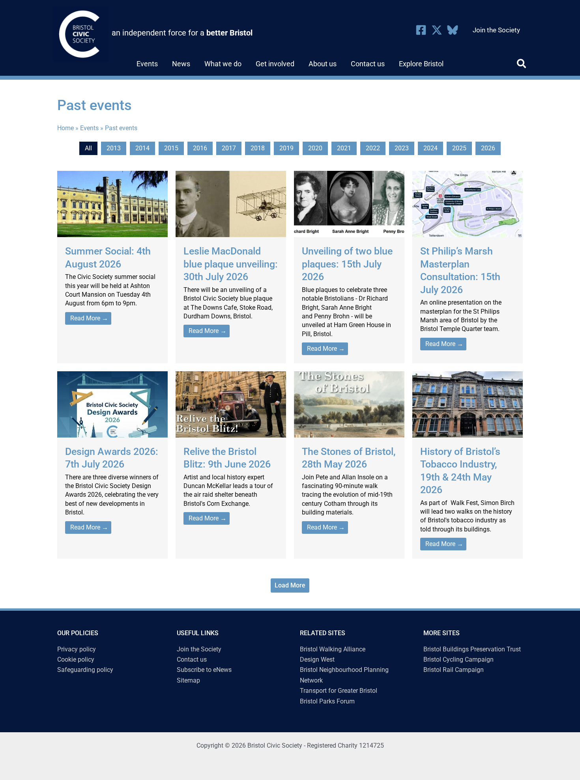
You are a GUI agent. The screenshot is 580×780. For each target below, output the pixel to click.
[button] (522, 65)
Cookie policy (75, 659)
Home (65, 128)
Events (89, 128)
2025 (459, 148)
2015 (171, 148)
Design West (317, 659)
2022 (373, 148)
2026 (488, 148)
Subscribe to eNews (204, 669)
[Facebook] (421, 30)
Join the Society (199, 649)
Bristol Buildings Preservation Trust (472, 649)
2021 (344, 148)
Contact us (192, 659)
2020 (315, 148)
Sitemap (188, 680)
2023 (402, 148)
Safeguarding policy (85, 669)
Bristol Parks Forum (327, 701)
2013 (114, 148)
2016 (200, 148)
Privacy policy (76, 649)
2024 (430, 148)
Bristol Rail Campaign (453, 669)
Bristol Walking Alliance (332, 649)
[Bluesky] (452, 30)
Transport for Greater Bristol (338, 690)
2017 (229, 148)
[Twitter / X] (436, 30)
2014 (142, 148)
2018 (258, 148)
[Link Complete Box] (112, 267)
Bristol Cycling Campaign (458, 659)
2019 (286, 148)
